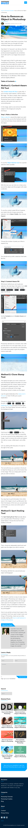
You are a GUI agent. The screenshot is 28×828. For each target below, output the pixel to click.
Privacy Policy (5, 813)
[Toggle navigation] (25, 2)
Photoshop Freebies (6, 799)
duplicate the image (6, 405)
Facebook (2, 817)
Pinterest (7, 817)
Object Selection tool (13, 162)
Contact (3, 810)
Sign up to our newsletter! (8, 678)
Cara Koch (8, 23)
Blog (2, 801)
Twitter (4, 817)
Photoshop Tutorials (9, 10)
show (16, 81)
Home (2, 10)
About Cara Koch (7, 625)
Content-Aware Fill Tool (10, 91)
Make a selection (5, 117)
